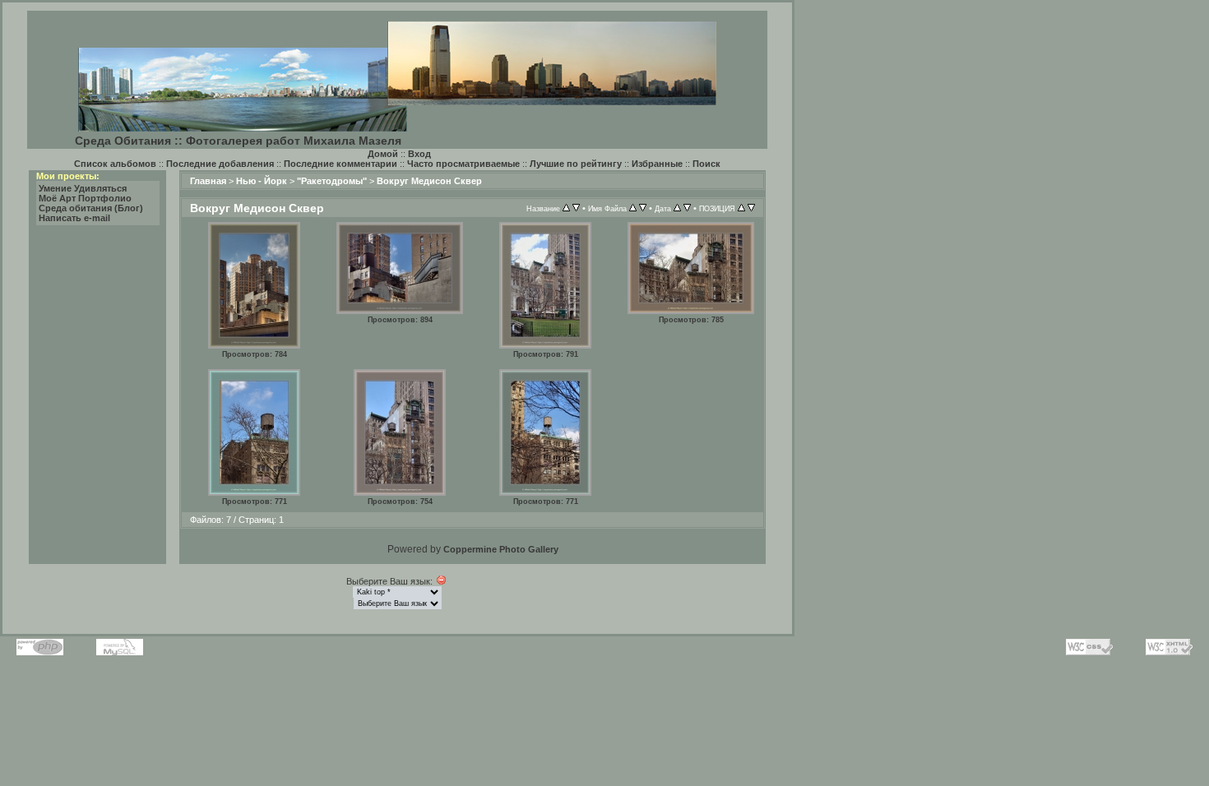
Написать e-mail (74, 218)
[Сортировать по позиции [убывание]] (751, 208)
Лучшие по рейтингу (576, 164)
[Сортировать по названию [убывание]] (576, 208)
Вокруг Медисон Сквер (429, 181)
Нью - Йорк (261, 181)
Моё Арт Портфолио (85, 198)
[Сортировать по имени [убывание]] (642, 208)
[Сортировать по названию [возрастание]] (566, 208)
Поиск (706, 164)
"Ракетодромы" (332, 181)
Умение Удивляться (83, 188)
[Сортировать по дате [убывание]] (687, 208)
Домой (383, 154)
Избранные (657, 164)
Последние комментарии (340, 164)
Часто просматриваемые (463, 164)
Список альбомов (115, 164)
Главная (208, 181)
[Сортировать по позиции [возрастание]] (741, 208)
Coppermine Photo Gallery (500, 549)
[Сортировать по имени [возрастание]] (633, 208)
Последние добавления (220, 164)
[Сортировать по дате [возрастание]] (677, 208)
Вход (419, 154)
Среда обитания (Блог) (91, 208)
